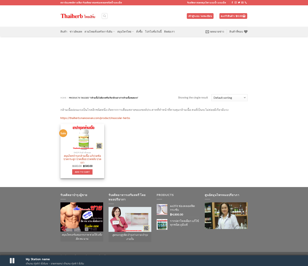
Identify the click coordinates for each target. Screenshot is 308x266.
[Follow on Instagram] (236, 2)
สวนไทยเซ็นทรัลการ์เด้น (98, 31)
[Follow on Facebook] (232, 2)
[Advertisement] (154, 63)
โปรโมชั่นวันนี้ (153, 31)
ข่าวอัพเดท (76, 31)
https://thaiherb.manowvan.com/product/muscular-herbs (95, 117)
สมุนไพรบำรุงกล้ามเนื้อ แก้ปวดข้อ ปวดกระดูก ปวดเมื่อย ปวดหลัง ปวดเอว (82, 159)
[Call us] (246, 2)
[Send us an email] (242, 2)
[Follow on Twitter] (239, 2)
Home (63, 98)
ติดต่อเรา (169, 31)
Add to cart (82, 172)
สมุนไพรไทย (124, 31)
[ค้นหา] (105, 16)
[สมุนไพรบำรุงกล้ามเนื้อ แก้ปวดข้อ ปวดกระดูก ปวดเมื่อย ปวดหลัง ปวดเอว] (82, 137)
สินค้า (63, 31)
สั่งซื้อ (139, 31)
